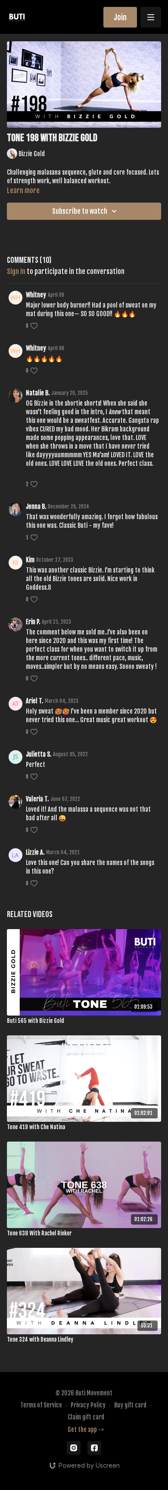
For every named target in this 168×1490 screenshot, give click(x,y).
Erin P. (33, 621)
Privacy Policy (88, 1405)
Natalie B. (38, 393)
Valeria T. (37, 799)
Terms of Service (41, 1405)
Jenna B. (36, 506)
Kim (30, 559)
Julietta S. (38, 754)
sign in (16, 271)
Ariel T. (34, 701)
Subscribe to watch (79, 211)
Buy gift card (130, 1405)
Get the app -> (86, 1429)
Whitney (36, 295)
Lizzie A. (35, 852)
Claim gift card (86, 1417)
